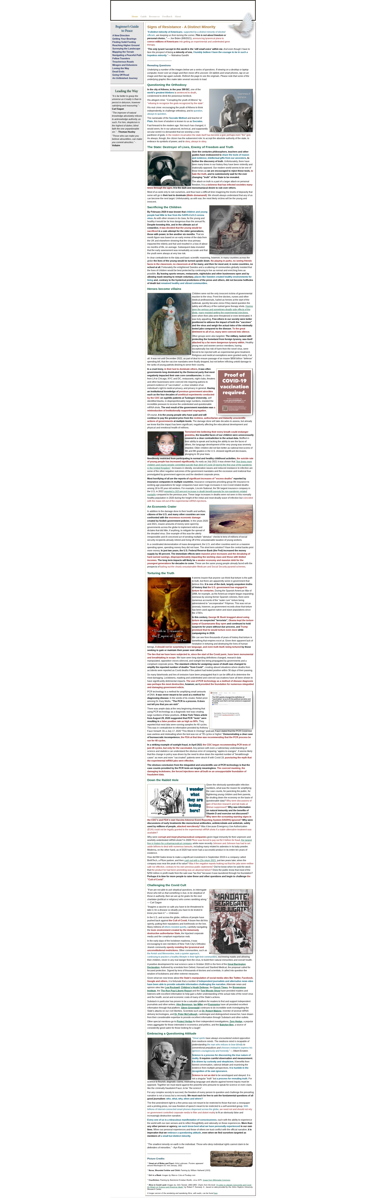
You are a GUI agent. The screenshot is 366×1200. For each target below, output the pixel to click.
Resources (154, 16)
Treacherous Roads (123, 62)
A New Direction (121, 35)
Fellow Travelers (121, 58)
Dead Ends (118, 71)
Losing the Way (120, 68)
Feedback (167, 16)
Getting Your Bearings (124, 39)
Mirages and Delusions (124, 65)
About (178, 16)
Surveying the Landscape (126, 48)
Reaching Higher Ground (126, 45)
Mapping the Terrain (123, 52)
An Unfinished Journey (125, 78)
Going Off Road (120, 75)
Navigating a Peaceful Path (127, 55)
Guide (143, 16)
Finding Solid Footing (124, 42)
